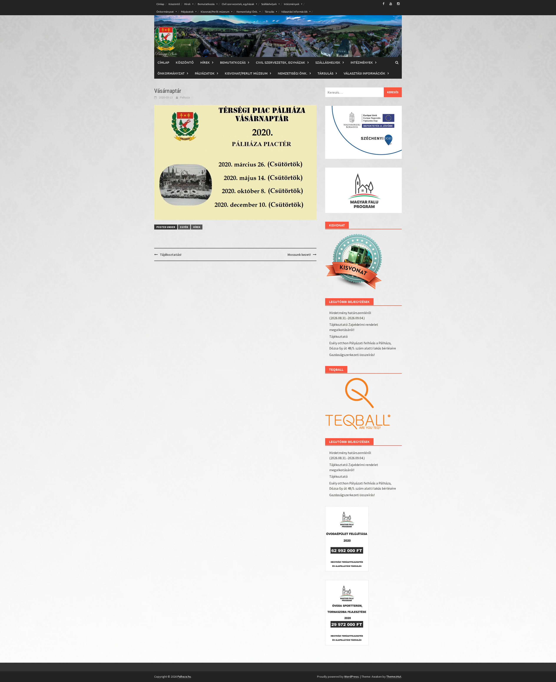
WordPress (351, 677)
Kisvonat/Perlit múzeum (215, 11)
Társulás (269, 11)
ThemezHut (393, 677)
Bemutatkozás (206, 4)
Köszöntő (174, 4)
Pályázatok (187, 11)
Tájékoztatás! (170, 254)
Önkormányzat (165, 11)
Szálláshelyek (269, 4)
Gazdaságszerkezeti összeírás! (352, 355)
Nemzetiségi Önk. (247, 11)
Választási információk (294, 11)
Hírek (187, 4)
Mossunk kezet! (299, 254)
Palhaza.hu (184, 677)
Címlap (160, 4)
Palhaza (185, 97)
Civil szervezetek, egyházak (238, 4)
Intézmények (291, 4)
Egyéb (184, 227)
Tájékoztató (338, 336)
